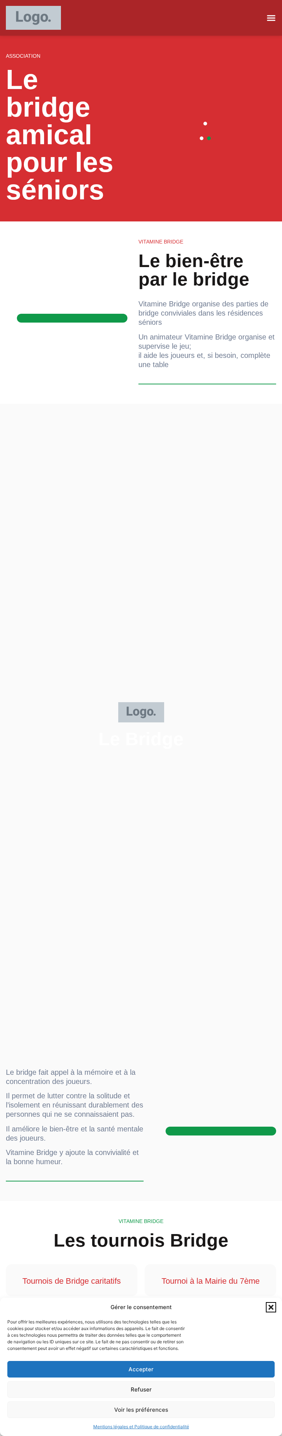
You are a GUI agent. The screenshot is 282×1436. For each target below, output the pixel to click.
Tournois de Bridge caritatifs (71, 1281)
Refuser (141, 1389)
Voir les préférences (141, 1409)
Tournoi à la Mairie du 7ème (211, 1281)
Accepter (141, 1369)
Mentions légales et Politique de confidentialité (141, 1426)
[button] (271, 1307)
